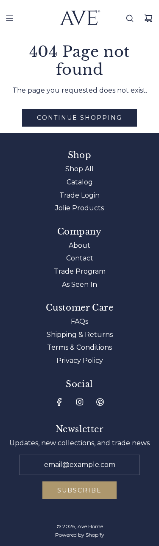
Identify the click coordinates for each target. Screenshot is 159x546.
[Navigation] (9, 18)
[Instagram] (79, 402)
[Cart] (148, 18)
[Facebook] (59, 402)
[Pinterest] (100, 402)
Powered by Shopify (79, 535)
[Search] (129, 18)
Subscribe (79, 490)
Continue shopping (79, 118)
